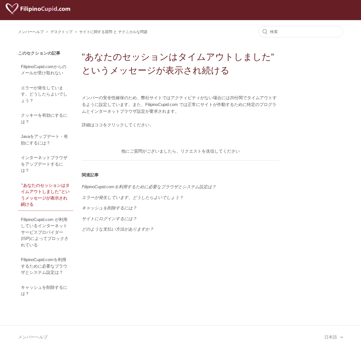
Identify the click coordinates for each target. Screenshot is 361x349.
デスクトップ (61, 32)
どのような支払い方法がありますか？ (118, 229)
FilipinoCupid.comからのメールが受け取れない (43, 69)
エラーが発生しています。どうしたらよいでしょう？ (44, 94)
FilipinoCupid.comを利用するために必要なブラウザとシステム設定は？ (44, 266)
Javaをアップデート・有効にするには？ (44, 139)
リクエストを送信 (197, 151)
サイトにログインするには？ (109, 218)
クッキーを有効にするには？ (44, 118)
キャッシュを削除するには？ (44, 290)
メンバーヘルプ (31, 32)
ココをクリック (109, 124)
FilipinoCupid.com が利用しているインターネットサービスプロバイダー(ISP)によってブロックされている (45, 232)
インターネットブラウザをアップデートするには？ (44, 164)
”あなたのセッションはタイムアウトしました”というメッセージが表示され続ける (45, 195)
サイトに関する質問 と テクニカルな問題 (113, 32)
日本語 (331, 337)
